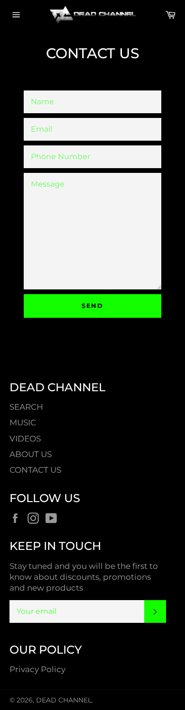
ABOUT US (30, 454)
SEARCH (26, 407)
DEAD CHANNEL (64, 700)
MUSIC (22, 422)
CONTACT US (35, 470)
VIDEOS (25, 438)
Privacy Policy (37, 669)
